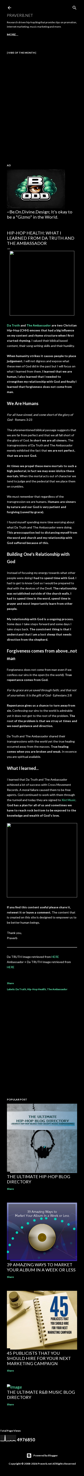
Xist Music (69, 800)
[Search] (74, 7)
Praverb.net (20, 15)
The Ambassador (38, 325)
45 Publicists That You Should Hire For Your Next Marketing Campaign (39, 1358)
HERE (55, 957)
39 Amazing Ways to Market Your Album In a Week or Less (41, 1267)
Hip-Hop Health (36, 989)
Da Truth (13, 325)
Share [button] (10, 983)
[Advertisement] (42, 1045)
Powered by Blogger (45, 1455)
